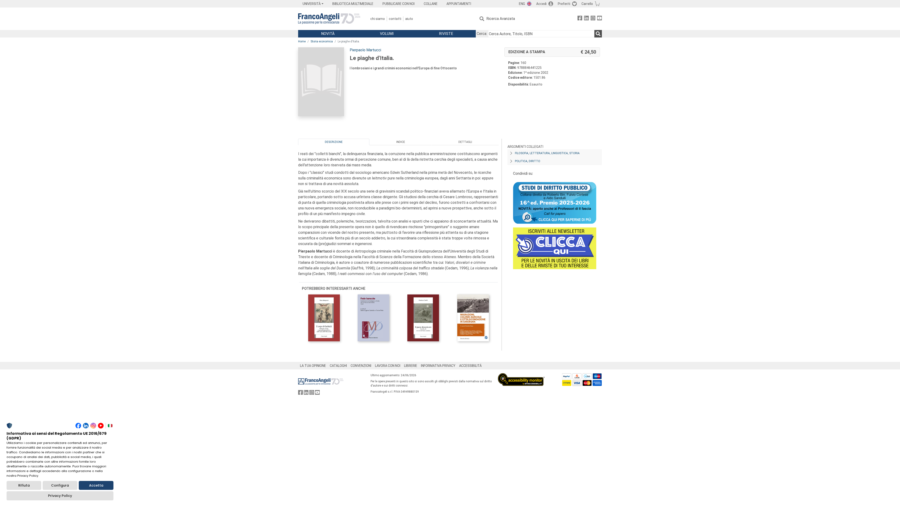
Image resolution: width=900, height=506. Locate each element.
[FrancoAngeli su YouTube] (599, 19)
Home (302, 41)
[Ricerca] (598, 33)
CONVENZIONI (361, 366)
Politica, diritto (527, 161)
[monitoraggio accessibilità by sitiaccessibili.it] (521, 376)
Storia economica (322, 41)
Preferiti (564, 4)
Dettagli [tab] (465, 142)
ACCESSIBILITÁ (470, 366)
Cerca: (482, 33)
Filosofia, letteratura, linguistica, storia (547, 153)
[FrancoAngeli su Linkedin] (586, 19)
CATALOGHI (338, 366)
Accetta (96, 485)
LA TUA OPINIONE (313, 366)
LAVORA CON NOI (387, 366)
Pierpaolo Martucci (365, 50)
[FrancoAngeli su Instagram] (593, 19)
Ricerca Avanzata (500, 18)
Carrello (587, 4)
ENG (522, 4)
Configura (60, 485)
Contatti (395, 19)
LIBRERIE (410, 366)
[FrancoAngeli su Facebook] (580, 19)
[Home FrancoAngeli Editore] (329, 19)
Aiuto (409, 19)
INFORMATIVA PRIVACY (438, 366)
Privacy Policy (60, 495)
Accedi (541, 4)
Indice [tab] (400, 142)
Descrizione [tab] (334, 142)
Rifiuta (24, 485)
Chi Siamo (377, 19)
